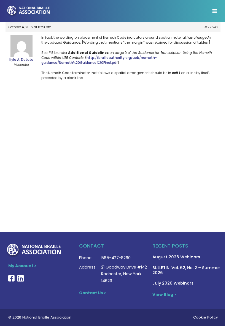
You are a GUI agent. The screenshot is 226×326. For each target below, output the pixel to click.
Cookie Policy (205, 317)
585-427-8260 (116, 258)
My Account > (22, 266)
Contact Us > (92, 293)
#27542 (211, 27)
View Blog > (164, 294)
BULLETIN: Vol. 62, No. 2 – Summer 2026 (186, 270)
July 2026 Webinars (172, 283)
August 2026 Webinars (176, 257)
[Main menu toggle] (214, 11)
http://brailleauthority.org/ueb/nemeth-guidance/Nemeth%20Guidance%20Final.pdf (99, 60)
